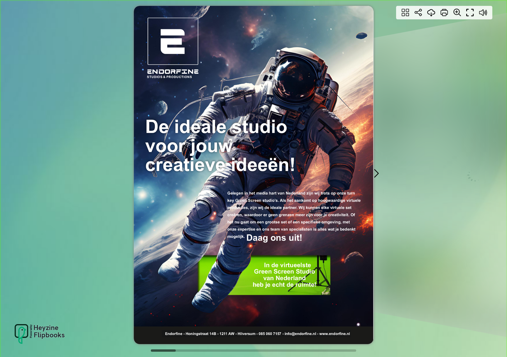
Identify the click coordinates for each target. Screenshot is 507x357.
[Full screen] (470, 12)
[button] (376, 173)
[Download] (431, 12)
